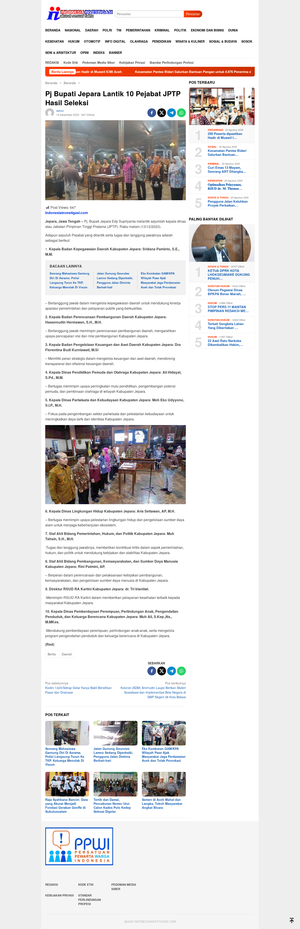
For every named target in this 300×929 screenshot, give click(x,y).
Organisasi (215, 130)
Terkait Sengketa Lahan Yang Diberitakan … (226, 326)
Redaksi (51, 884)
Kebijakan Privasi (59, 895)
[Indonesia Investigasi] (79, 13)
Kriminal (214, 163)
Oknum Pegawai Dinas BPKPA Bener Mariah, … (227, 292)
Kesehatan (215, 180)
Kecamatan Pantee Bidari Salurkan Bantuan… (227, 153)
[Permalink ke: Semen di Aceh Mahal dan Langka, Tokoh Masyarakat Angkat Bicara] (164, 784)
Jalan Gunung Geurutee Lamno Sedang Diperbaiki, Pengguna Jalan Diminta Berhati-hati (115, 280)
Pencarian (193, 14)
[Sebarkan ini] (151, 112)
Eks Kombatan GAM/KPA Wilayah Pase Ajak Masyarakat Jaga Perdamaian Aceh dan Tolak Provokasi (160, 280)
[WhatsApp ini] (181, 112)
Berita (52, 654)
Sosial (212, 147)
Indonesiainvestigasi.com (66, 212)
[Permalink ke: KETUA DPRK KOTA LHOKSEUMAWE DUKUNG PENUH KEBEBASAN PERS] (222, 243)
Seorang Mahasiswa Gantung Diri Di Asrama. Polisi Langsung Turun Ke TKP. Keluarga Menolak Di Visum (69, 280)
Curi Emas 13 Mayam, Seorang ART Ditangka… (227, 170)
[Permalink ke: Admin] (49, 112)
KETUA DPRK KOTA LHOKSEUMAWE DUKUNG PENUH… (229, 275)
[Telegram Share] (171, 112)
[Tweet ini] (161, 112)
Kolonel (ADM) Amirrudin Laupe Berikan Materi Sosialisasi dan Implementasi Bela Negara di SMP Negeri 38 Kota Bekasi (153, 690)
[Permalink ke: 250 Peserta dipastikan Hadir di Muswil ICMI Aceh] (222, 106)
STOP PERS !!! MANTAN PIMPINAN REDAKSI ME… (228, 309)
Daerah (67, 654)
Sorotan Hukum (219, 286)
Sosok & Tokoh (218, 197)
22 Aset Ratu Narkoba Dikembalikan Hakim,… (225, 343)
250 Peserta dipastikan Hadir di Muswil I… (225, 136)
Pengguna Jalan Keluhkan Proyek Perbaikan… (228, 203)
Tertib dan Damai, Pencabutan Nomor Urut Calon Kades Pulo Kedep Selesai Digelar (112, 805)
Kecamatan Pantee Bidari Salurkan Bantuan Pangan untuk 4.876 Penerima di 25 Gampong (170, 72)
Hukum (212, 303)
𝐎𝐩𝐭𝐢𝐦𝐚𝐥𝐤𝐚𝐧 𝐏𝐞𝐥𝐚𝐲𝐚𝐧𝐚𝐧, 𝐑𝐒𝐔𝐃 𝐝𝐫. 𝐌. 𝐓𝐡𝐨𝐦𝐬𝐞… (225, 187)
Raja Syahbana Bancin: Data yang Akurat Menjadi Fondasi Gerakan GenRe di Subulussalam (66, 805)
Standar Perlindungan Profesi (89, 899)
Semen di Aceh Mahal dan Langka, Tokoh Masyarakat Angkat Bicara (162, 803)
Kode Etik (86, 884)
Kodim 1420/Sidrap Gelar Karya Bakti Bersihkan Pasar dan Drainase (78, 687)
